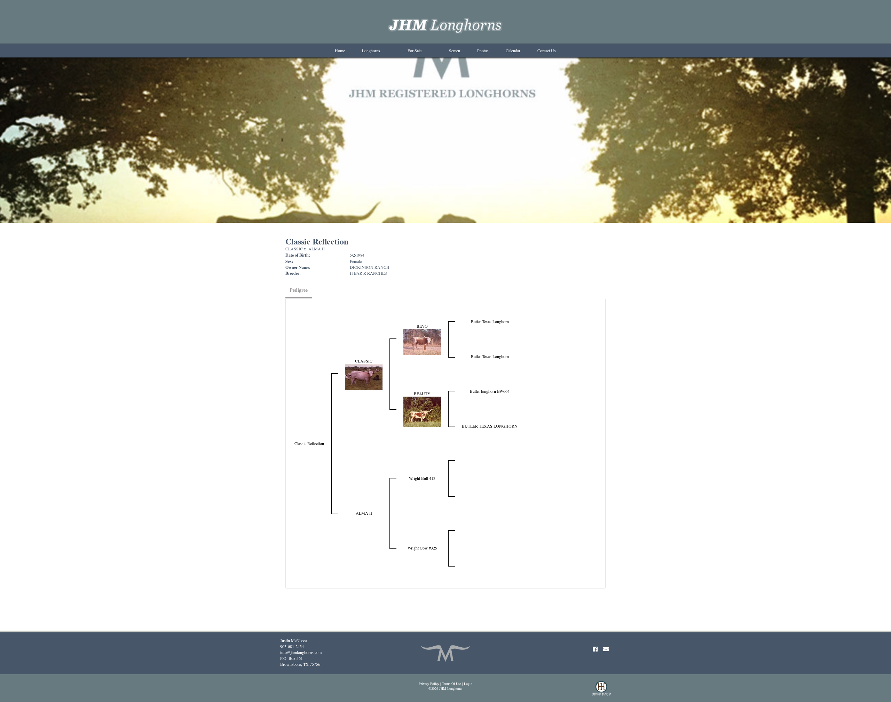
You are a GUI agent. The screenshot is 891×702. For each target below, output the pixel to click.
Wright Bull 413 (422, 478)
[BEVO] (422, 341)
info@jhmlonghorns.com (301, 652)
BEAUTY (422, 393)
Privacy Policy (429, 683)
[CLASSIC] (364, 376)
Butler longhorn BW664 (490, 391)
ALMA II (316, 248)
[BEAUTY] (422, 411)
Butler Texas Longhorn (490, 321)
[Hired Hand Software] (601, 691)
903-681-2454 (292, 646)
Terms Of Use (451, 683)
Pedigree (299, 290)
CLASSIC (294, 248)
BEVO (422, 326)
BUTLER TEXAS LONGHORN (490, 426)
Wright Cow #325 (422, 548)
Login (468, 683)
